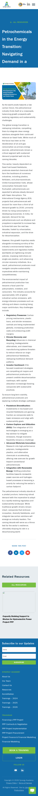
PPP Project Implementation (14, 728)
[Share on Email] (27, 552)
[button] (15, 770)
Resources (6, 689)
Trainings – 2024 (10, 698)
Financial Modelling (11, 741)
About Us (6, 676)
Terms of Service (25, 783)
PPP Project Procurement (13, 733)
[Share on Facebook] (10, 552)
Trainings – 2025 (10, 702)
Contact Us (7, 685)
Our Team (6, 681)
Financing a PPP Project (12, 720)
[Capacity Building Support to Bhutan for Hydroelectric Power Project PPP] (19, 602)
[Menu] (33, 4)
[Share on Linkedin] (16, 552)
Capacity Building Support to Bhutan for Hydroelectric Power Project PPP (17, 619)
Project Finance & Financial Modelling (19, 737)
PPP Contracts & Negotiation (14, 724)
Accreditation (8, 694)
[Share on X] (22, 552)
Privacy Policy (11, 783)
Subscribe (19, 662)
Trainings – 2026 (10, 707)
